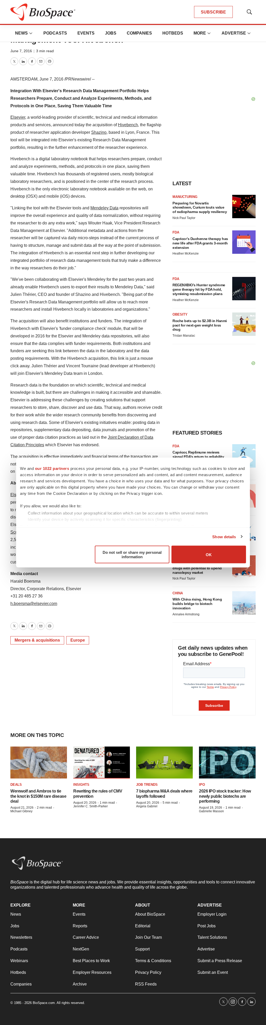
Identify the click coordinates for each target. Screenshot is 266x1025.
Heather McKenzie (185, 253)
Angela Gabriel (146, 806)
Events (86, 33)
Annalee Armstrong (186, 614)
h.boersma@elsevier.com (33, 603)
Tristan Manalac (183, 335)
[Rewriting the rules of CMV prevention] (101, 762)
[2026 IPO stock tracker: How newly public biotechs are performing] (227, 762)
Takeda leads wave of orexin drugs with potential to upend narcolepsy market (197, 568)
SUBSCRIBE (213, 12)
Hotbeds (172, 33)
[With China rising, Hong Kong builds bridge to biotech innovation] (244, 603)
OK (209, 554)
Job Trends (147, 785)
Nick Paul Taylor (183, 218)
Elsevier (17, 117)
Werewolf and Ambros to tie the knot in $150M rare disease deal (38, 796)
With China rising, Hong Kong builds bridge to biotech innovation (197, 603)
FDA (175, 232)
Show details (224, 536)
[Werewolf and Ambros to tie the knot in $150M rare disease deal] (38, 762)
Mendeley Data (104, 208)
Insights (81, 785)
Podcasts (55, 33)
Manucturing (184, 197)
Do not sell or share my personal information (132, 554)
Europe (77, 640)
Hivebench (128, 125)
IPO (202, 785)
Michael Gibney (21, 811)
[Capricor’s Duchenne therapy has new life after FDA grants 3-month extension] (244, 242)
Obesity (180, 314)
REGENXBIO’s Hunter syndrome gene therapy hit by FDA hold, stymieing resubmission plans (198, 289)
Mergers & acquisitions (37, 640)
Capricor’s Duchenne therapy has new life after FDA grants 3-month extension (200, 243)
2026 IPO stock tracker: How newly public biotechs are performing (225, 796)
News (21, 33)
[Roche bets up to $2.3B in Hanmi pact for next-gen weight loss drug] (244, 324)
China (177, 593)
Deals (16, 785)
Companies (139, 33)
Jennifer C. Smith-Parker (90, 806)
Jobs (110, 33)
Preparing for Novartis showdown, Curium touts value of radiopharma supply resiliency (199, 207)
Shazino (99, 132)
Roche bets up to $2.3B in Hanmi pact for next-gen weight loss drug (199, 325)
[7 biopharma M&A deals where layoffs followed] (164, 762)
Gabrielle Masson (211, 811)
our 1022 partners (52, 468)
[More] (31, 33)
